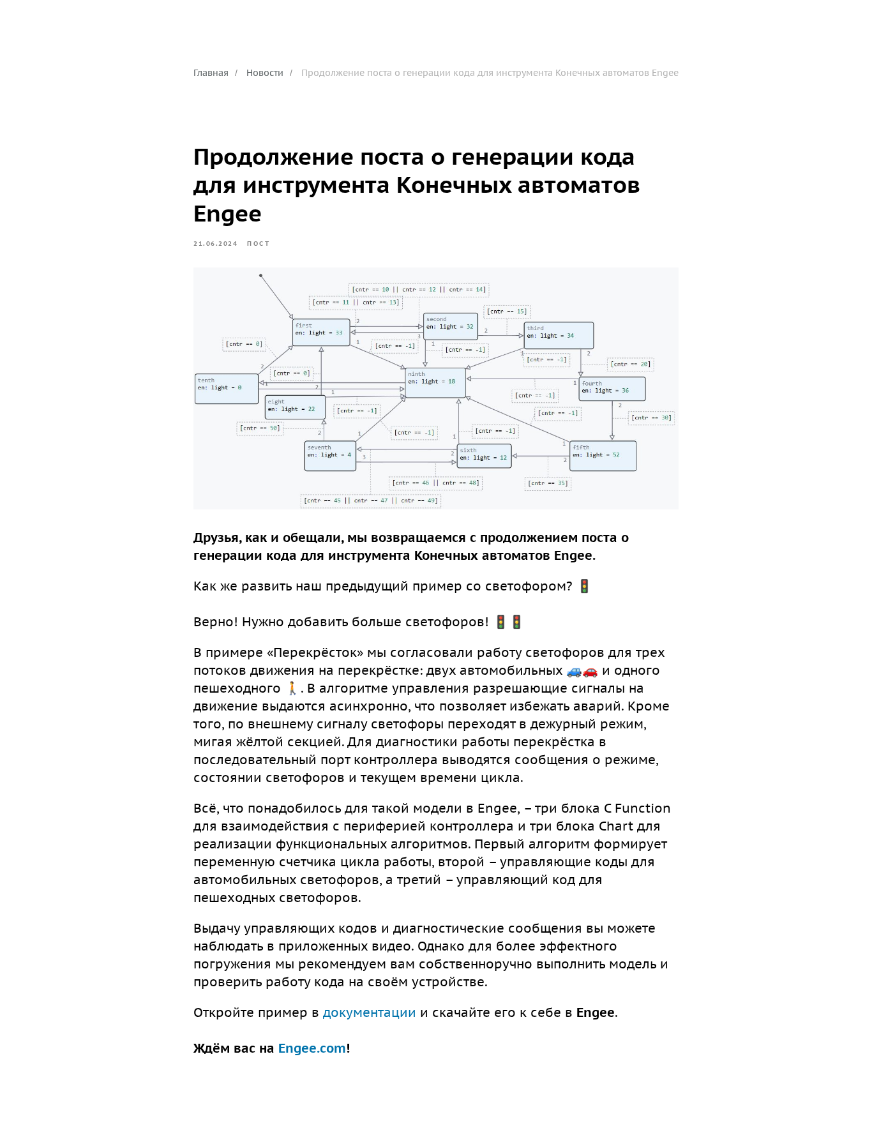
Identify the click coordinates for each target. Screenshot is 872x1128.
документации (369, 1012)
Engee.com (312, 1048)
